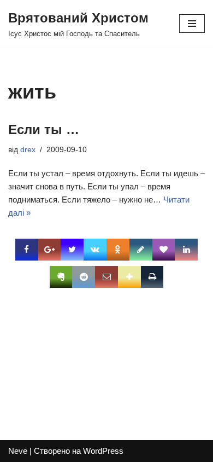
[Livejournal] (140, 250)
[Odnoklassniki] (117, 250)
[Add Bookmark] (129, 277)
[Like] (163, 250)
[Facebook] (26, 250)
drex (28, 150)
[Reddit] (83, 277)
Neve (17, 450)
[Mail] (106, 277)
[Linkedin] (186, 250)
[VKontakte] (95, 250)
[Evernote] (61, 277)
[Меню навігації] (192, 23)
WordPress (103, 450)
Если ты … (43, 129)
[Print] (152, 277)
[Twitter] (72, 250)
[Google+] (49, 250)
